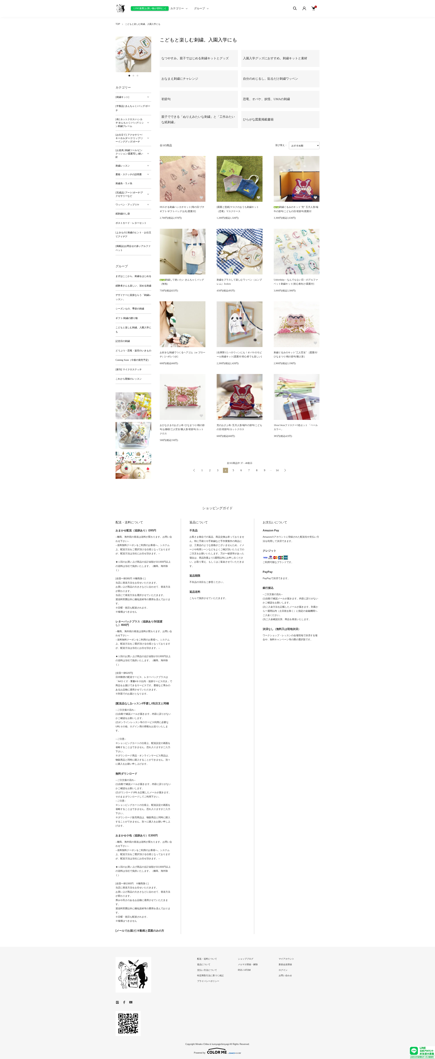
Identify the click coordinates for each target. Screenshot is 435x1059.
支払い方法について (207, 970)
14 (277, 470)
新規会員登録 (285, 964)
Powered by (199, 1053)
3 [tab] (137, 75)
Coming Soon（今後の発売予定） (133, 360)
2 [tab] (133, 75)
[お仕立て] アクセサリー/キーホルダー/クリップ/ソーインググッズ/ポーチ (129, 138)
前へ (194, 470)
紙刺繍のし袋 (123, 213)
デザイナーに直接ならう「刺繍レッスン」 (133, 297)
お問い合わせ (285, 975)
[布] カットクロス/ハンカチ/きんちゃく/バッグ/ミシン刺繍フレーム (130, 122)
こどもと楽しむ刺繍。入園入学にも (142, 24)
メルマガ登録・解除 (248, 964)
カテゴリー (177, 8)
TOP (118, 24)
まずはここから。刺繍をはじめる (133, 276)
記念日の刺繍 (123, 341)
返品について (203, 964)
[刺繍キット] (122, 97)
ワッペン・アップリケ (127, 204)
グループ (199, 8)
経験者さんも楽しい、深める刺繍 (133, 285)
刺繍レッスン (123, 165)
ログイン (283, 970)
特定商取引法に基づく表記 (210, 975)
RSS (240, 970)
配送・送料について (207, 959)
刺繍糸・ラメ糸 (124, 183)
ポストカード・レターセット (131, 223)
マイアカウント (286, 959)
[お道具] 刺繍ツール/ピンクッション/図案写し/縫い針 (129, 153)
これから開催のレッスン (129, 379)
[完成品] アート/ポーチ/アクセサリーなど (129, 194)
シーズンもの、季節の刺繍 (130, 308)
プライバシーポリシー (208, 981)
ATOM (247, 970)
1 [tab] (129, 75)
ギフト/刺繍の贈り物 (127, 318)
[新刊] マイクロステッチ (129, 369)
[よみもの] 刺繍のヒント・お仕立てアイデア (133, 234)
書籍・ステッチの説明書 (129, 174)
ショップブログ (245, 959)
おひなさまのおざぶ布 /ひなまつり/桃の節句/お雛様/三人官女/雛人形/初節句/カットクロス (182, 429)
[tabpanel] (133, 54)
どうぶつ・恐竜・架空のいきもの (133, 350)
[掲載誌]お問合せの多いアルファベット (133, 248)
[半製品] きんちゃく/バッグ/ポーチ (133, 108)
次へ (285, 470)
